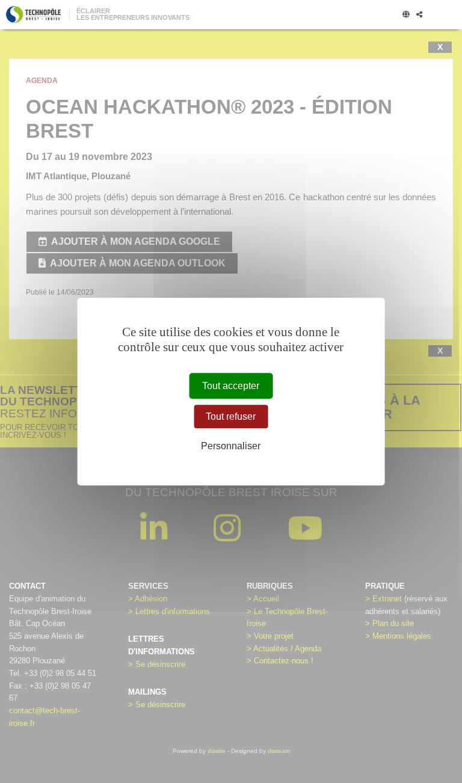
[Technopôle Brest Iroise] (33, 14)
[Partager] (419, 14)
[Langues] (406, 14)
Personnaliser (230, 446)
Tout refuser (231, 416)
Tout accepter (230, 386)
